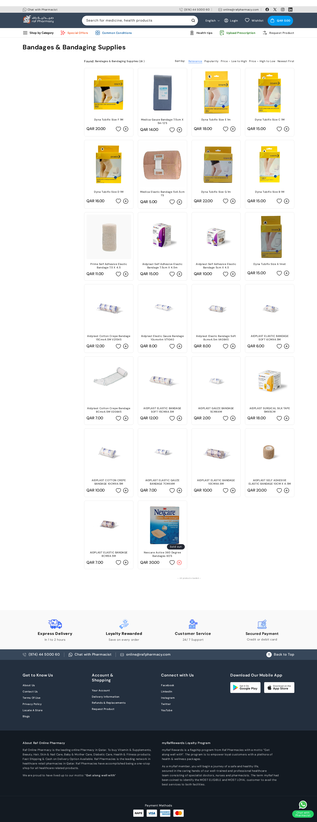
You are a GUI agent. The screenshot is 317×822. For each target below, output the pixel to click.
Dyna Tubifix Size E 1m (216, 119)
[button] (280, 20)
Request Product (103, 709)
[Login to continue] (118, 129)
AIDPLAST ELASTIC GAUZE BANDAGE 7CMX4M (162, 482)
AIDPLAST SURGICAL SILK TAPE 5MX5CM (270, 410)
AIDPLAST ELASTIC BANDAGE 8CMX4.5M (109, 554)
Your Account (101, 690)
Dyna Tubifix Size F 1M (108, 119)
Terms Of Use (31, 698)
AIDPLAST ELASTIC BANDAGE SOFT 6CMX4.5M (270, 337)
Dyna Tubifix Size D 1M (108, 192)
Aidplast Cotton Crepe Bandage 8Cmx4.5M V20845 (108, 410)
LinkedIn (166, 691)
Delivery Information (105, 696)
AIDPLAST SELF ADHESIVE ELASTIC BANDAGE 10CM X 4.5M (270, 482)
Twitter (166, 704)
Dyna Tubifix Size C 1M (269, 119)
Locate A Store (32, 710)
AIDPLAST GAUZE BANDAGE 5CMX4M (216, 410)
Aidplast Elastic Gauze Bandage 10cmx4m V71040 (162, 337)
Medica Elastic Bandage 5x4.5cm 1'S (162, 193)
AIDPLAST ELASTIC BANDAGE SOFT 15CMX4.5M (162, 410)
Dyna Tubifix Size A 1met (269, 264)
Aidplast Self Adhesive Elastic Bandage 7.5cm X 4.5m (162, 265)
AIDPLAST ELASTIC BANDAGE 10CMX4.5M (216, 482)
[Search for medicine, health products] (193, 20)
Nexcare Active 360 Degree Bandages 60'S (162, 554)
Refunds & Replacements (109, 703)
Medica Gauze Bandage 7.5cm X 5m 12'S (162, 121)
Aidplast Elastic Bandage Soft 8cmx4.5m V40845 (216, 337)
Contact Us (30, 691)
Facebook (167, 685)
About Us (29, 685)
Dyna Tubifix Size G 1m (216, 192)
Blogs (26, 716)
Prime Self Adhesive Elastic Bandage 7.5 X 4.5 (108, 265)
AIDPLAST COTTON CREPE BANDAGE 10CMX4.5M (109, 482)
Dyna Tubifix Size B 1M (269, 192)
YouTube (166, 710)
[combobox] (140, 20)
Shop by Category (41, 32)
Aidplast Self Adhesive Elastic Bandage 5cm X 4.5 (216, 265)
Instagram (168, 698)
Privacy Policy (32, 704)
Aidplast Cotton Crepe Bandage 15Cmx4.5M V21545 (108, 337)
